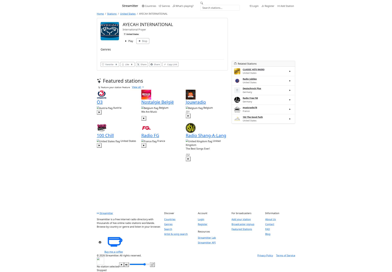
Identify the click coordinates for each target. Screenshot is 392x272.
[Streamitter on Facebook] (100, 242)
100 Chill (105, 135)
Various (105, 54)
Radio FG (150, 135)
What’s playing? (185, 6)
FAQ (267, 229)
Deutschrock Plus (252, 88)
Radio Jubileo (250, 78)
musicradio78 (250, 107)
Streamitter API (207, 242)
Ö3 (100, 102)
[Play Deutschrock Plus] (290, 90)
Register (269, 6)
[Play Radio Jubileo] (290, 80)
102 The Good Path (253, 117)
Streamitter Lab (207, 237)
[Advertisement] (263, 39)
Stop (144, 41)
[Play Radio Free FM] (290, 99)
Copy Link (172, 64)
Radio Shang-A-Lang (206, 135)
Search (168, 229)
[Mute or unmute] (126, 264)
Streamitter (106, 213)
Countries (150, 6)
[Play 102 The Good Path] (290, 118)
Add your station (241, 219)
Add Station (287, 6)
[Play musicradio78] (290, 109)
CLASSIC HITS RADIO (253, 69)
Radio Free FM (250, 98)
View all (136, 87)
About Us (270, 219)
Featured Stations (242, 229)
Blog (267, 234)
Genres (166, 6)
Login (255, 6)
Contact (269, 224)
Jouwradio (196, 102)
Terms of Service (285, 255)
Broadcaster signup (243, 224)
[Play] (121, 264)
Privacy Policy (265, 255)
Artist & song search (176, 234)
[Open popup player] (152, 264)
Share (143, 64)
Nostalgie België (157, 102)
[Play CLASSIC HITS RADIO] (290, 71)
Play (130, 41)
